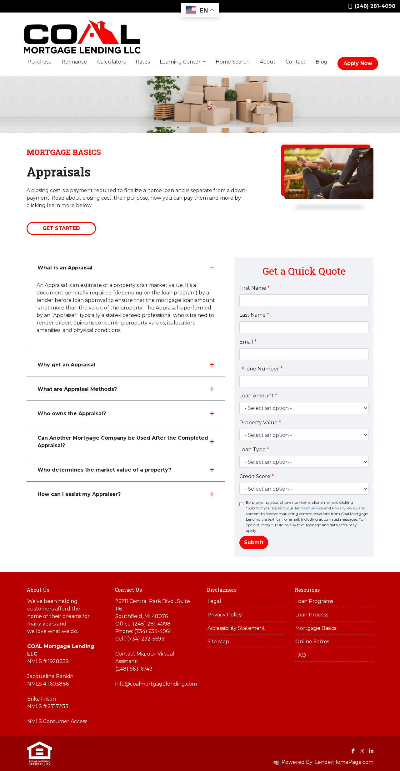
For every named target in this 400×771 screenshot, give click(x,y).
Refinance (74, 62)
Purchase (40, 62)
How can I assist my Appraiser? (79, 494)
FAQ (300, 655)
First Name (254, 288)
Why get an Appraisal (66, 365)
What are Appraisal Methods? (77, 389)
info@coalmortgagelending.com (156, 684)
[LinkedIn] (371, 750)
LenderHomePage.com (344, 762)
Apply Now (357, 63)
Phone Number (260, 369)
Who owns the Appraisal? (72, 413)
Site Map (218, 642)
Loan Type (254, 449)
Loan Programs (314, 601)
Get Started (61, 228)
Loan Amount (258, 396)
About (268, 62)
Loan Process (311, 615)
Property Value (260, 423)
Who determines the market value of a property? (104, 470)
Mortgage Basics (315, 628)
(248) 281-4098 (375, 6)
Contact (296, 62)
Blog (322, 62)
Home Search (233, 62)
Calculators (111, 62)
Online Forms (312, 642)
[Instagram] (362, 750)
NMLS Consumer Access (57, 721)
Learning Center (181, 62)
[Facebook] (353, 750)
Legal (214, 601)
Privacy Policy (345, 508)
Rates (143, 62)
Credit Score (256, 476)
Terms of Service (308, 508)
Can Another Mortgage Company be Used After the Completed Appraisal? (123, 441)
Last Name (254, 315)
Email (248, 342)
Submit (253, 542)
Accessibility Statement (236, 628)
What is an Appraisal (65, 268)
